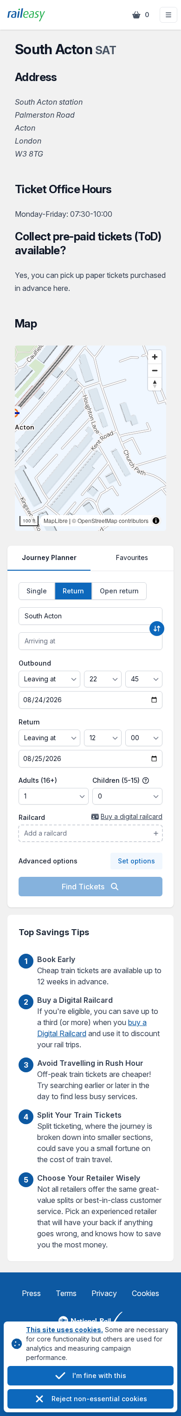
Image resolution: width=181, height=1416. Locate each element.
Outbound (35, 663)
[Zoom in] (155, 357)
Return (29, 722)
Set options (136, 861)
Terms (66, 1293)
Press (31, 1293)
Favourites (132, 557)
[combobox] (90, 616)
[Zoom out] (155, 370)
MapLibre (56, 520)
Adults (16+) (38, 780)
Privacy (104, 1293)
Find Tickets (84, 886)
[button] (168, 15)
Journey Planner (49, 557)
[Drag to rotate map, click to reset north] (155, 383)
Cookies (145, 1293)
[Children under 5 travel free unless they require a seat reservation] (146, 780)
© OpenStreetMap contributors (110, 520)
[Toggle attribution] (156, 520)
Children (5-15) (117, 780)
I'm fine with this (99, 1375)
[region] (90, 438)
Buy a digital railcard (131, 816)
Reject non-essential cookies (99, 1399)
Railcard (32, 817)
